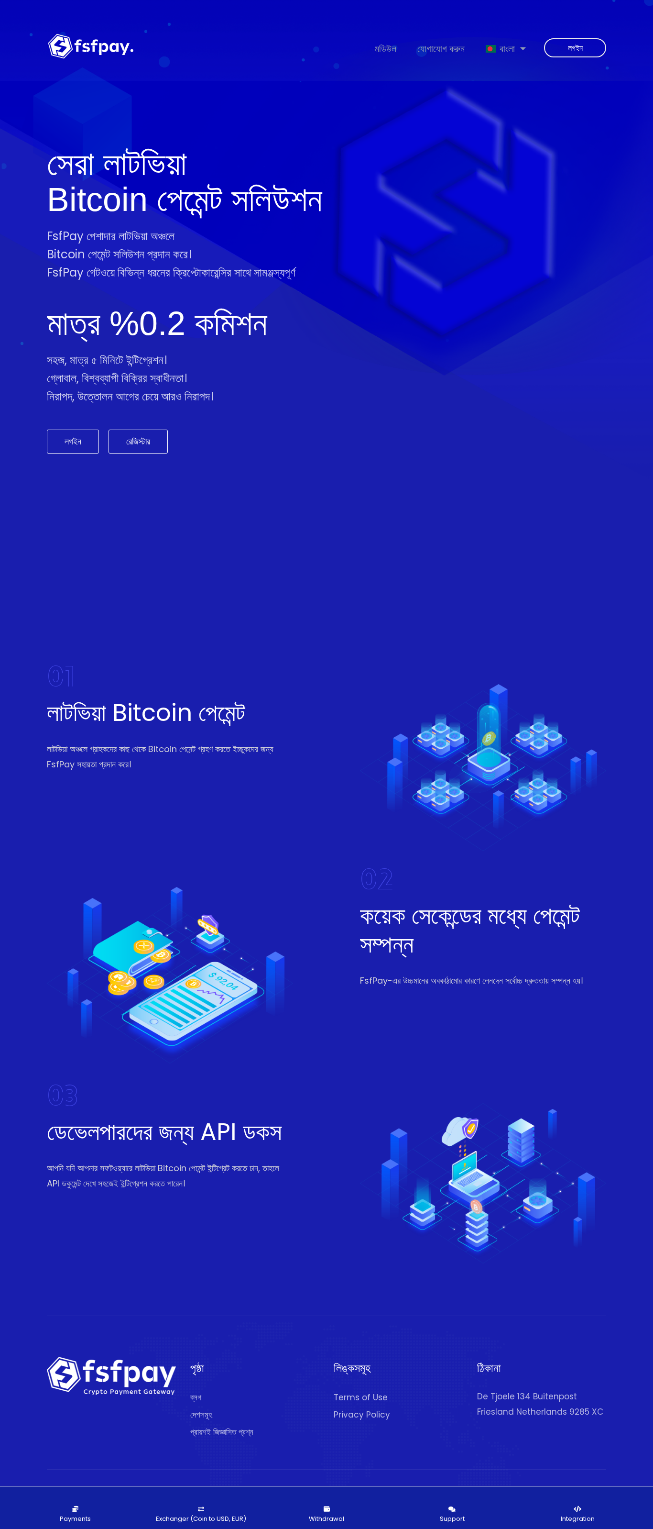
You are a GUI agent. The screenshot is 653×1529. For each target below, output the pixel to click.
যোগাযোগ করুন (441, 49)
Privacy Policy (362, 1414)
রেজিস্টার (138, 441)
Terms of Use (361, 1397)
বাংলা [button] (507, 49)
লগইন (575, 48)
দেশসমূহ (201, 1414)
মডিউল (385, 49)
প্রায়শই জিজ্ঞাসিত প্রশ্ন (221, 1432)
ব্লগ (195, 1397)
